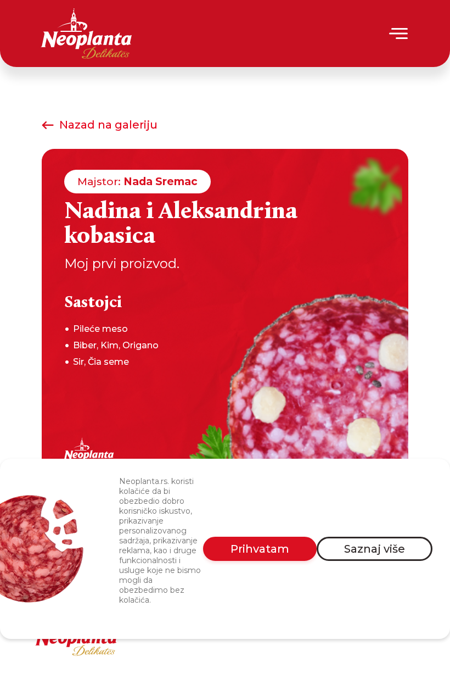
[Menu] (399, 33)
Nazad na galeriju (108, 124)
